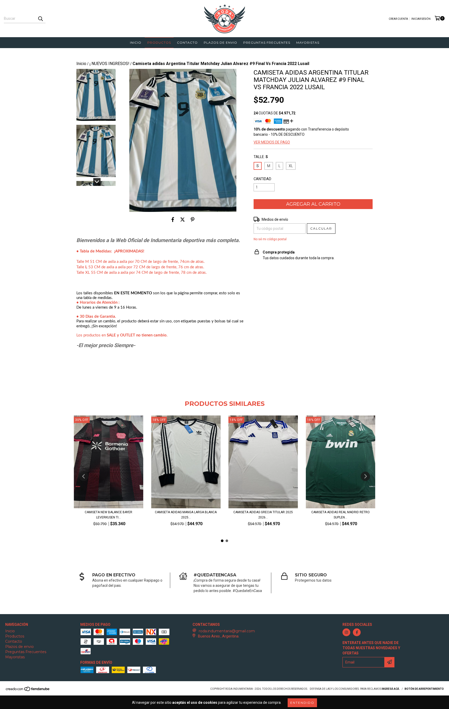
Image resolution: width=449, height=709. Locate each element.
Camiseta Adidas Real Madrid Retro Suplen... (340, 514)
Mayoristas (307, 42)
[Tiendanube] (28, 690)
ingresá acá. (391, 688)
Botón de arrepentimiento (424, 688)
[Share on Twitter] (182, 219)
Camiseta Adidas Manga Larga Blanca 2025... (186, 514)
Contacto (187, 42)
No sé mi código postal (270, 239)
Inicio (135, 42)
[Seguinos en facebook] (357, 632)
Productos (159, 42)
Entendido (302, 703)
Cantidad (262, 179)
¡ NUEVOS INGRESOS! (109, 63)
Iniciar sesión (421, 18)
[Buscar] (40, 18)
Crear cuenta (398, 18)
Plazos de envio (220, 42)
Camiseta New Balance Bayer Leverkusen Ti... (108, 514)
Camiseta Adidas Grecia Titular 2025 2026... (263, 514)
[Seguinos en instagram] (346, 632)
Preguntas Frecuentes (266, 42)
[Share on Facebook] (172, 219)
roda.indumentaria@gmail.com (227, 631)
